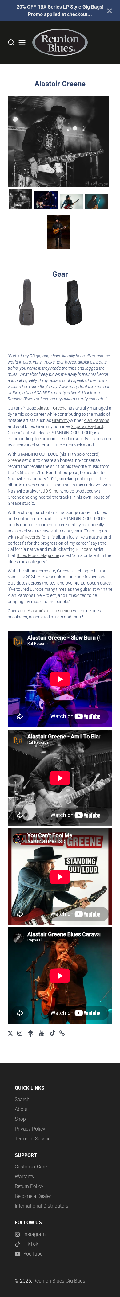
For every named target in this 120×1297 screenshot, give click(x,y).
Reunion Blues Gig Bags (59, 1281)
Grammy (60, 420)
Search (22, 1099)
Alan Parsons (96, 420)
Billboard (84, 549)
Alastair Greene (51, 408)
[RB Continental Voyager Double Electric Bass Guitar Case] (26, 302)
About (21, 1109)
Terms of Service (32, 1139)
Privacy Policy (30, 1129)
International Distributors (41, 1206)
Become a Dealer (33, 1196)
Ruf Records (28, 537)
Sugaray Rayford (87, 426)
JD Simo (50, 491)
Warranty (24, 1176)
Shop (20, 1119)
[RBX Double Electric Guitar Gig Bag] (73, 302)
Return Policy (29, 1186)
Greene (14, 460)
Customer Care (31, 1167)
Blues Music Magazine (38, 555)
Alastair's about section (50, 610)
